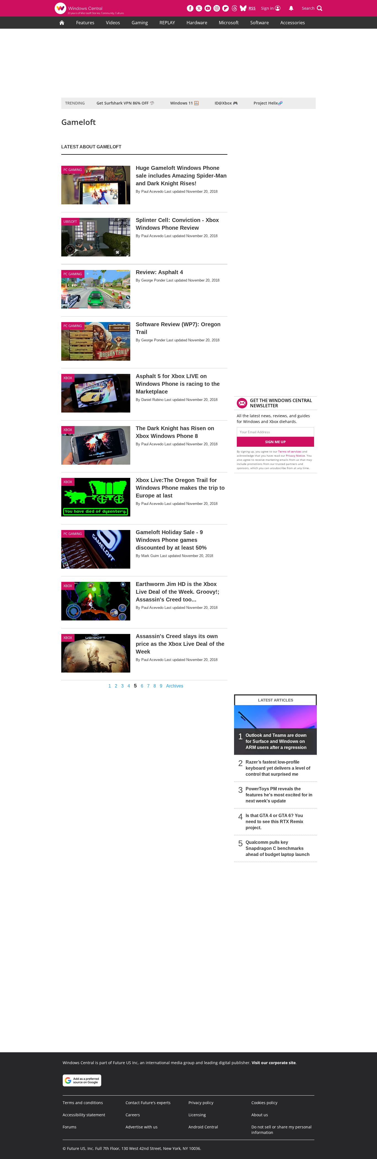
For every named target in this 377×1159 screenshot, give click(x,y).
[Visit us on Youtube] (208, 8)
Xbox (67, 378)
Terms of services (290, 451)
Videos (113, 23)
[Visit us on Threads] (234, 8)
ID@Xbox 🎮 (226, 103)
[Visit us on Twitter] (199, 8)
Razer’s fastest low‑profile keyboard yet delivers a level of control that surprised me (278, 768)
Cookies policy (264, 1102)
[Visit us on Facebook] (190, 8)
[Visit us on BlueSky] (243, 8)
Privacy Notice (295, 455)
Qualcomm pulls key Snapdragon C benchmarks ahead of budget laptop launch (278, 848)
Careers (133, 1114)
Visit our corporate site (274, 1062)
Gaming (140, 23)
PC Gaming (72, 169)
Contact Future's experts (148, 1102)
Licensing (197, 1114)
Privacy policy (201, 1102)
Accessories (292, 23)
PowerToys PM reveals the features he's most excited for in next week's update (279, 794)
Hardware (197, 23)
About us (259, 1114)
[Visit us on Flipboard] (225, 8)
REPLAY (167, 23)
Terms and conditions (83, 1102)
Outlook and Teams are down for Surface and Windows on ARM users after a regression (276, 741)
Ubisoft (70, 221)
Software (259, 23)
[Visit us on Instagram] (216, 8)
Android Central (203, 1126)
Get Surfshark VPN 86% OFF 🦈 (125, 103)
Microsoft (229, 23)
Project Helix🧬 (268, 103)
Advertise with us (142, 1126)
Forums (69, 1126)
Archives (174, 686)
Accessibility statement (84, 1114)
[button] (312, 8)
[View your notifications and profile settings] (291, 8)
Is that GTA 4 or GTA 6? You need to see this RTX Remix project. (274, 821)
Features (85, 23)
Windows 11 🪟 (184, 103)
